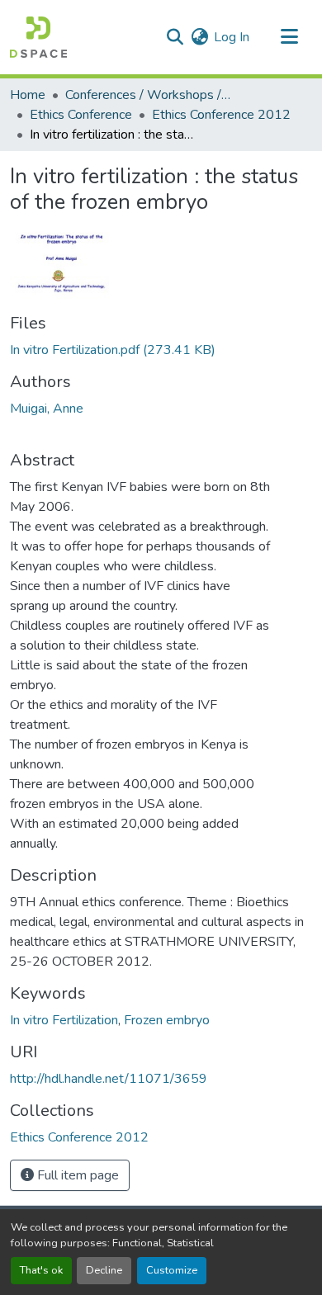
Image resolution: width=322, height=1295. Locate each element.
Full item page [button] (76, 1175)
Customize (171, 1270)
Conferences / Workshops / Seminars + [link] (147, 95)
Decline (104, 1270)
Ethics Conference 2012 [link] (221, 115)
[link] (161, 350)
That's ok (41, 1270)
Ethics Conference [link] (81, 115)
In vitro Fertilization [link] (64, 1020)
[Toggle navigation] (289, 37)
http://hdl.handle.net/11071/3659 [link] (108, 1079)
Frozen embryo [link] (167, 1020)
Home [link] (27, 95)
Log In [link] (231, 37)
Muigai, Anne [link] (46, 408)
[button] (38, 37)
